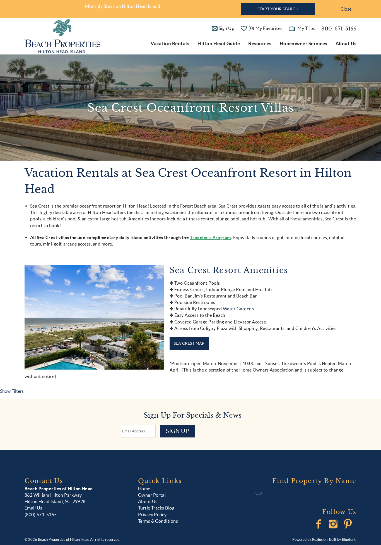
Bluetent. (349, 539)
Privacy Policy (152, 514)
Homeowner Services (303, 43)
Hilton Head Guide (218, 43)
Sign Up (177, 431)
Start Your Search (278, 9)
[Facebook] (319, 524)
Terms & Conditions (158, 520)
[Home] (62, 35)
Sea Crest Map (189, 343)
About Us (346, 43)
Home (144, 488)
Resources (259, 43)
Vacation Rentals (170, 43)
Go (258, 493)
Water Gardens (239, 308)
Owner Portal (152, 495)
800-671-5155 (338, 29)
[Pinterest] (348, 524)
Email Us (33, 507)
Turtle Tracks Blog (156, 507)
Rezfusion (319, 539)
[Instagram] (334, 524)
